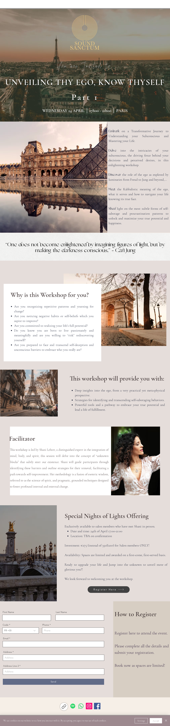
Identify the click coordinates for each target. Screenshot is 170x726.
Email (5, 638)
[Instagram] (89, 706)
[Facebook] (97, 706)
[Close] (166, 720)
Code (5, 625)
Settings (141, 720)
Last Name (61, 612)
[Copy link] (64, 706)
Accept (156, 720)
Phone (45, 625)
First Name (8, 612)
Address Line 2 (11, 666)
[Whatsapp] (81, 706)
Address (7, 652)
